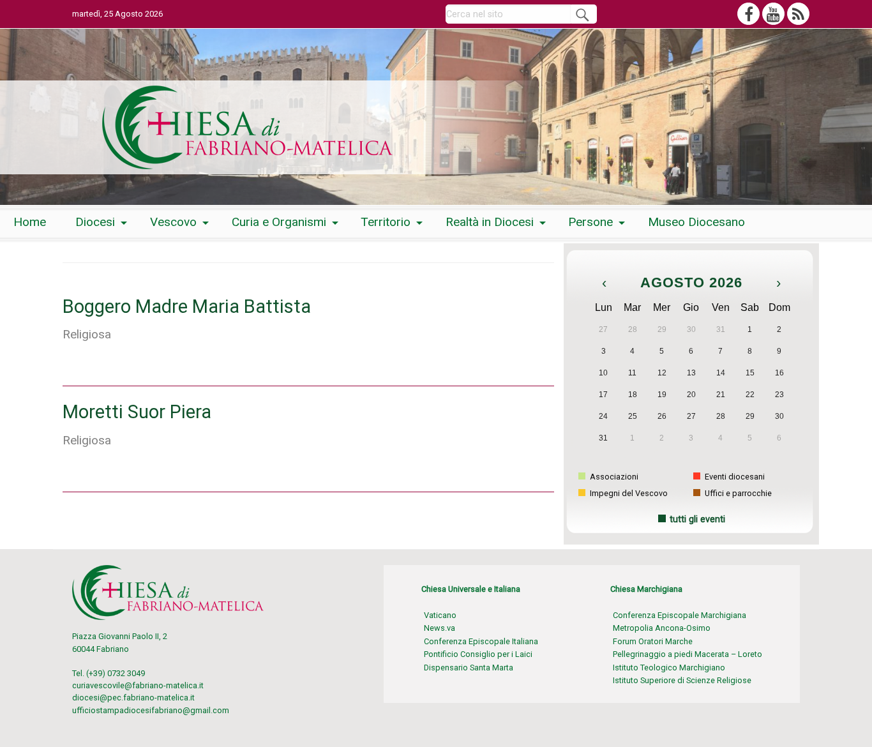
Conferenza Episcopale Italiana (481, 641)
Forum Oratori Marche (653, 641)
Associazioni (613, 476)
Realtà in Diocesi (490, 222)
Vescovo (173, 222)
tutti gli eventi (697, 519)
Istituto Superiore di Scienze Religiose (682, 680)
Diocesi (95, 222)
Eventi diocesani (734, 476)
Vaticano (440, 615)
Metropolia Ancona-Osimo (661, 628)
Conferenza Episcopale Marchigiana (679, 615)
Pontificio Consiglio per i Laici (478, 654)
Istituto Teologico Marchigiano (669, 667)
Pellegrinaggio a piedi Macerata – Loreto (687, 654)
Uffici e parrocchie (737, 493)
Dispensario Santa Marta (468, 667)
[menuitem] (29, 222)
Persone (590, 222)
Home (29, 222)
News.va (439, 628)
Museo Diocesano (696, 222)
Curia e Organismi (279, 222)
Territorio (385, 222)
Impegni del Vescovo (628, 493)
